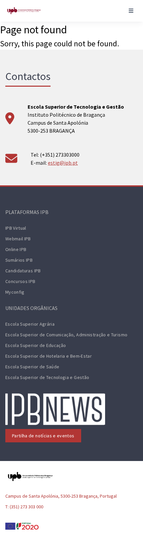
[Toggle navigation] (131, 10)
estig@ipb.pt (63, 162)
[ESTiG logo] (24, 10)
